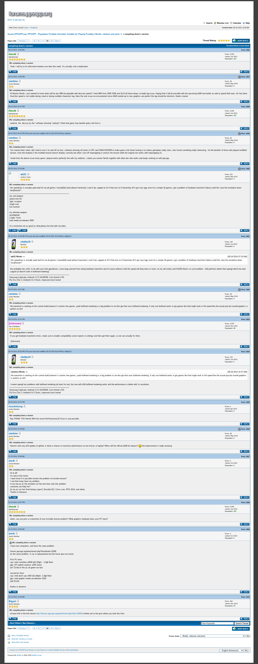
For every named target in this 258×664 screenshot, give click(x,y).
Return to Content (46, 650)
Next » (57, 41)
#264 (247, 352)
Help (248, 23)
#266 (247, 429)
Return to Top (34, 650)
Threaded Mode (232, 46)
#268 (247, 502)
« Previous (22, 41)
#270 (247, 597)
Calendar (237, 23)
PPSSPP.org (23, 650)
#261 (247, 236)
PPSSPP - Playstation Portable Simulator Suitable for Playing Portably (61, 34)
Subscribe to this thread (20, 642)
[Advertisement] (107, 11)
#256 (247, 50)
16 (39, 41)
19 (52, 41)
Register (34, 27)
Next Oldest (15, 623)
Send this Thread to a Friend (21, 639)
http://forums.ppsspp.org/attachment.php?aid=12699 (59, 613)
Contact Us (13, 650)
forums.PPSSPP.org (17, 34)
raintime (13, 81)
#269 (247, 529)
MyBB (19, 655)
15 (34, 41)
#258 (247, 107)
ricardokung (16, 406)
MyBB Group (36, 655)
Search (209, 23)
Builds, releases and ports (107, 34)
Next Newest (28, 623)
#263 (247, 319)
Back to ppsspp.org (16, 20)
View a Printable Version (20, 635)
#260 (247, 169)
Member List (222, 23)
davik (12, 460)
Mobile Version (59, 650)
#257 (247, 77)
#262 (247, 289)
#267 (247, 456)
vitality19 (67, 236)
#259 (247, 133)
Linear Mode (244, 46)
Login (26, 27)
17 (43, 41)
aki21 (23, 174)
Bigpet (12, 601)
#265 (247, 402)
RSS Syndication (72, 650)
